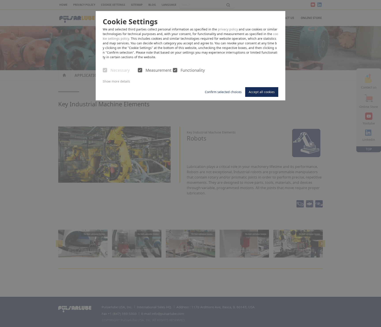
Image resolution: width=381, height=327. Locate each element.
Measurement (159, 70)
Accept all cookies (262, 92)
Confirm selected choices (223, 92)
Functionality (193, 70)
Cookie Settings (130, 21)
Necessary (120, 70)
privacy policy (228, 29)
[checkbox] (105, 70)
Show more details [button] (116, 81)
